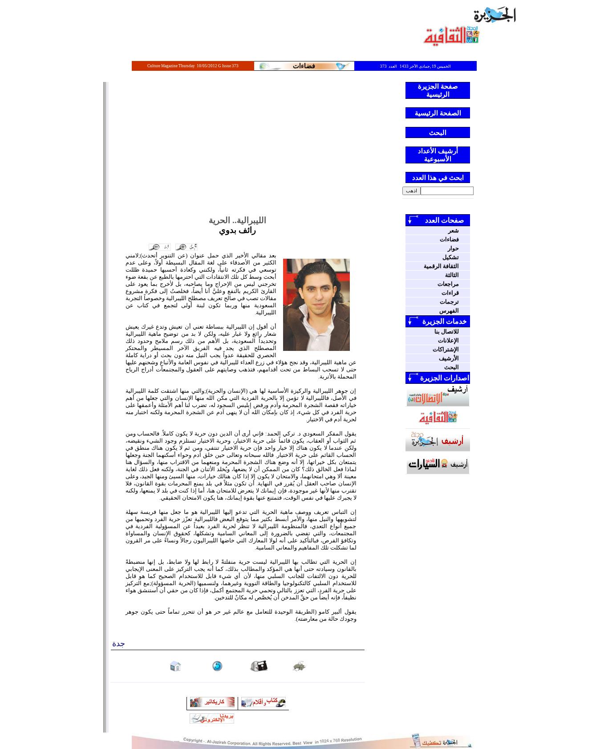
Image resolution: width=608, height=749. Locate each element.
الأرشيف (449, 358)
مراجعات (448, 284)
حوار (453, 248)
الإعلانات (448, 340)
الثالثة (452, 275)
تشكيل (450, 257)
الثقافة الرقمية (441, 266)
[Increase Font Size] (186, 247)
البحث (451, 367)
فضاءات (449, 239)
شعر (453, 230)
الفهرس (449, 310)
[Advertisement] (238, 148)
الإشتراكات (446, 349)
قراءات (450, 292)
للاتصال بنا (446, 331)
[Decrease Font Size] (160, 247)
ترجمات (449, 301)
